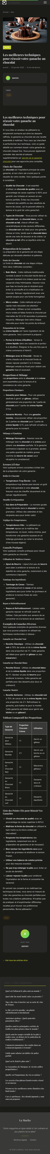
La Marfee (13, 2)
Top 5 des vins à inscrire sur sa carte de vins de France (24, 1003)
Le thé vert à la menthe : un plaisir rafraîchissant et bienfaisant (20, 1011)
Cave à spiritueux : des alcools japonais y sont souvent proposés (24, 1097)
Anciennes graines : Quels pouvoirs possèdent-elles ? (20, 1019)
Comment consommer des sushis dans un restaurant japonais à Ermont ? (23, 1046)
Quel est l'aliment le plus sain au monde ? (23, 991)
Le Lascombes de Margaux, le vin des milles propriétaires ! (24, 1068)
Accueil (5, 12)
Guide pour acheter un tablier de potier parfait (22, 1054)
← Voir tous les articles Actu (15, 960)
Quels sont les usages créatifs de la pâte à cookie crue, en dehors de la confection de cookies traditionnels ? (23, 1037)
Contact (33, 1140)
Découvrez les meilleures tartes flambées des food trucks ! (24, 1089)
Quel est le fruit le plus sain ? (17, 1061)
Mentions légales (20, 1140)
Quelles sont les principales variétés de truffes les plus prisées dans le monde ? (22, 1027)
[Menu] (45, 2)
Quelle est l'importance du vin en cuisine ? (23, 1075)
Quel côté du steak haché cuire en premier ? (24, 996)
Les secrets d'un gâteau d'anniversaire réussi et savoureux (24, 1081)
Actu (12, 12)
